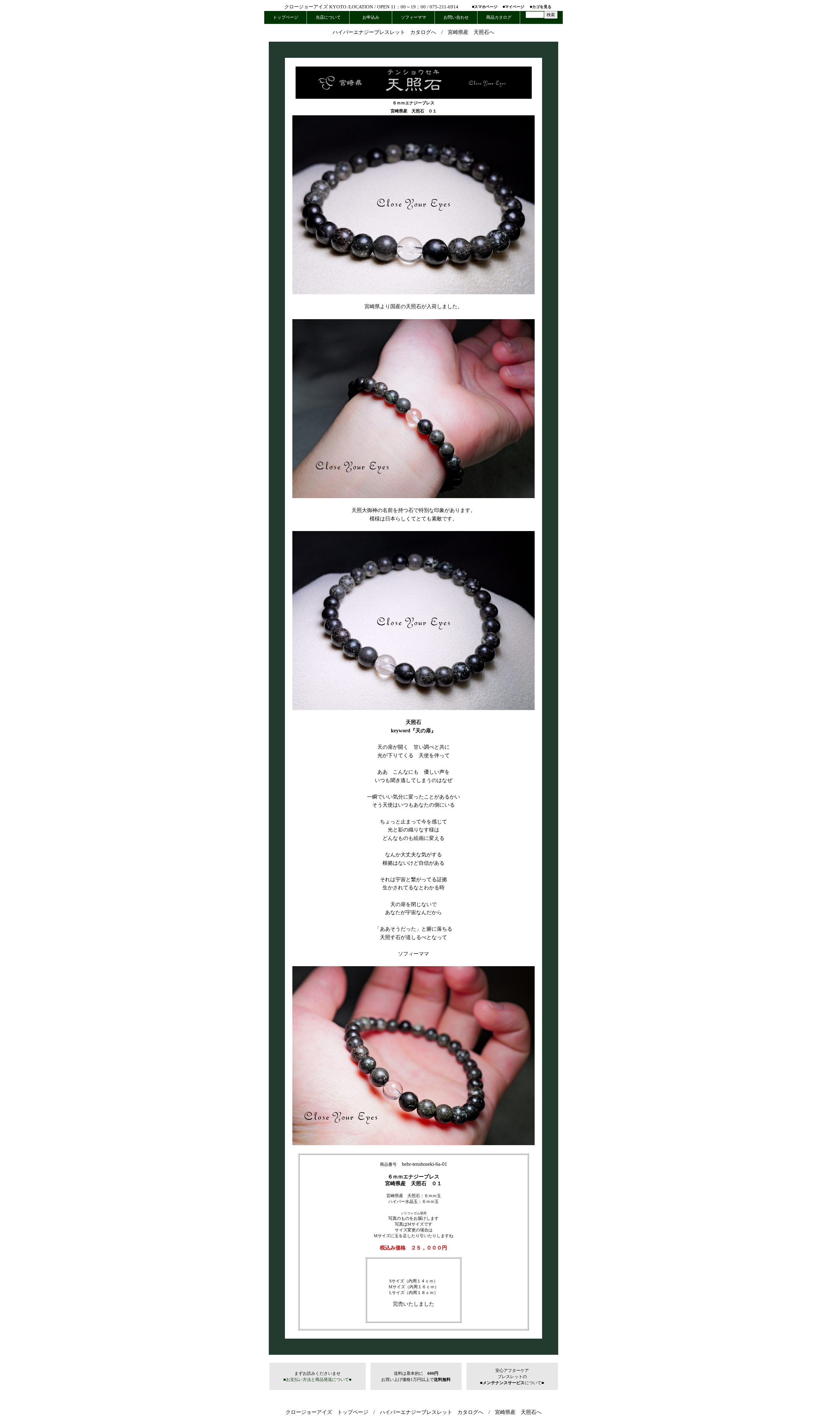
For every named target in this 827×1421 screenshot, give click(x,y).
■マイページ (513, 7)
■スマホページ (484, 7)
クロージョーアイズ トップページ (327, 1412)
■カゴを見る (540, 7)
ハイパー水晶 (401, 1201)
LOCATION (361, 6)
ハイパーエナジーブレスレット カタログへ (384, 32)
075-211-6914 (444, 6)
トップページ (285, 17)
